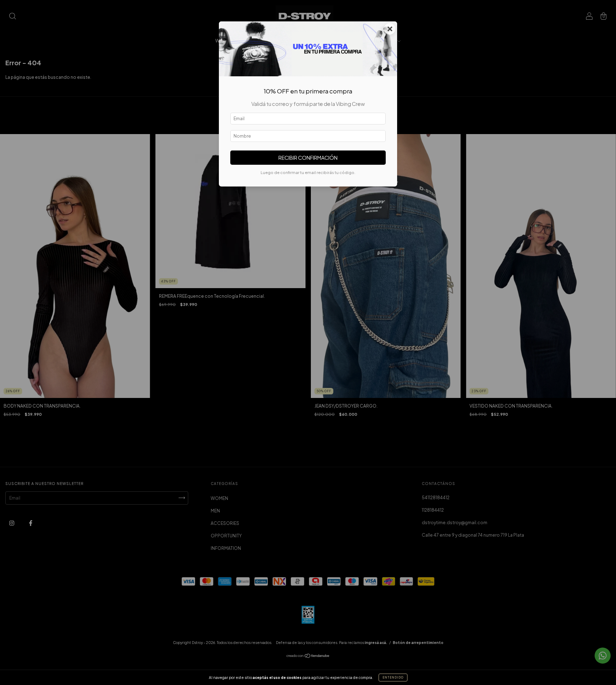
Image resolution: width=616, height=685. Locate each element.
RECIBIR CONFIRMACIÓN (308, 157)
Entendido (393, 677)
